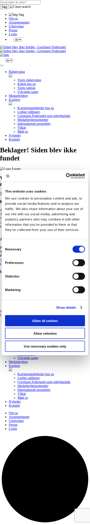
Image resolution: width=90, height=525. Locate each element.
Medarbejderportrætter (32, 120)
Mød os (22, 131)
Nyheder (15, 135)
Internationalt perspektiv (34, 124)
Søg (4, 7)
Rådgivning (17, 72)
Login (13, 34)
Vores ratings (26, 88)
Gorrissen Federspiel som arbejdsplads (43, 116)
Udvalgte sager (27, 92)
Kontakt (14, 139)
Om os (13, 18)
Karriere (14, 100)
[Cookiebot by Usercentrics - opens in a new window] (66, 176)
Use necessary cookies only (45, 346)
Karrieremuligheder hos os (35, 108)
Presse (13, 30)
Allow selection (45, 333)
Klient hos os (26, 84)
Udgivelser (16, 26)
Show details (66, 307)
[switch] (79, 262)
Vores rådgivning (29, 80)
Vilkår (21, 127)
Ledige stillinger (28, 112)
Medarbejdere (18, 96)
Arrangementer (19, 22)
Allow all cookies (45, 320)
